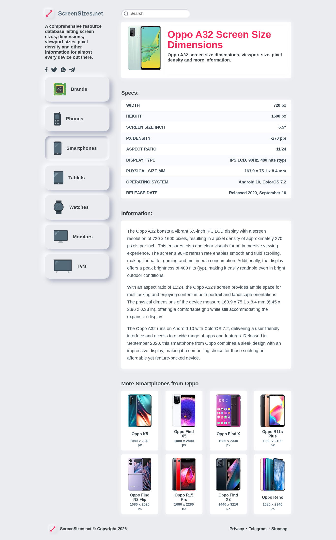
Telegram (258, 528)
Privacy (237, 528)
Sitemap (279, 528)
